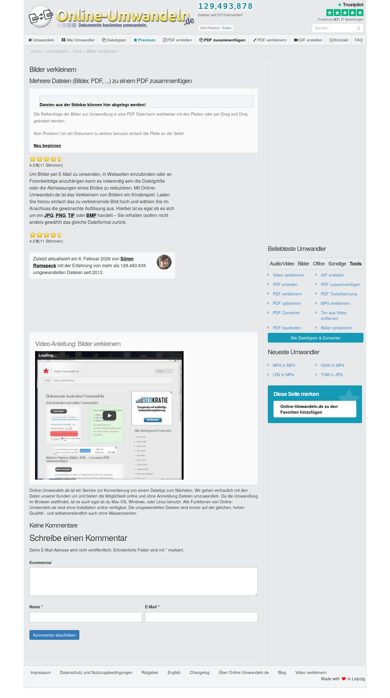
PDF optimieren (287, 303)
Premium (146, 40)
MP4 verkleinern (335, 303)
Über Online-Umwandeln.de (244, 672)
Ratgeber (150, 672)
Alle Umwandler (81, 40)
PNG (61, 215)
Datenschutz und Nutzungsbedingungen (96, 672)
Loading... (48, 355)
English (174, 672)
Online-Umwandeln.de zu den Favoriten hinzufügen (309, 409)
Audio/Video (282, 263)
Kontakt (341, 40)
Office (319, 263)
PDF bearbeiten (287, 328)
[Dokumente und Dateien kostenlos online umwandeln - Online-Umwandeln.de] (109, 17)
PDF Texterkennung (339, 294)
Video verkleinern (288, 275)
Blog (282, 672)
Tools (355, 263)
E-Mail (152, 607)
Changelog (200, 672)
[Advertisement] (218, 241)
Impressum (41, 672)
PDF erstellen (179, 40)
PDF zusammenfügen (225, 40)
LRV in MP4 (283, 374)
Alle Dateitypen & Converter (316, 338)
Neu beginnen (47, 145)
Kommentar (40, 562)
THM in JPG (332, 374)
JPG (48, 215)
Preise (226, 27)
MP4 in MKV (284, 365)
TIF (71, 215)
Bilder (303, 263)
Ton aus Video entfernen (334, 315)
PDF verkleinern (272, 40)
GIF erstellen (310, 40)
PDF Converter (286, 312)
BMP (91, 215)
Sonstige (337, 263)
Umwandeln (43, 40)
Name (36, 607)
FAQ (359, 40)
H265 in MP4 (332, 365)
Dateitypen (116, 40)
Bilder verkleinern (336, 328)
